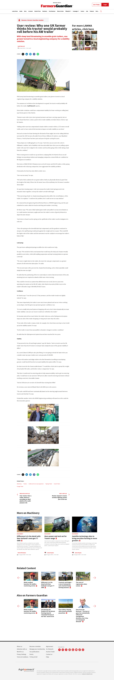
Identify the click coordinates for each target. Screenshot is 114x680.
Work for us (20, 652)
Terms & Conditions (22, 657)
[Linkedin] (73, 650)
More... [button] (97, 11)
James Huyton (50, 552)
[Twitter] (59, 650)
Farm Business (52, 11)
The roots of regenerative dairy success (81, 584)
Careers (82, 11)
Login (105, 5)
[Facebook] (66, 650)
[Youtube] (76, 650)
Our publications (34, 652)
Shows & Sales (60, 11)
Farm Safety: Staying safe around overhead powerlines (65, 611)
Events (31, 654)
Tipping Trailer (48, 483)
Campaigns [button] (75, 11)
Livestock (30, 11)
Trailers (25, 483)
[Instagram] (69, 650)
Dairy (25, 11)
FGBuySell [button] (67, 11)
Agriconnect (49, 646)
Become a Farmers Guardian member (32, 20)
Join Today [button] (96, 5)
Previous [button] (19, 578)
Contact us (49, 654)
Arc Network (49, 649)
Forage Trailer (20, 486)
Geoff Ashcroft (21, 46)
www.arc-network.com (87, 674)
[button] (101, 11)
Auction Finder (50, 652)
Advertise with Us (57, 2)
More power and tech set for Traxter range (55, 537)
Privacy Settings (21, 654)
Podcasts (92, 11)
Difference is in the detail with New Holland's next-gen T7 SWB (28, 538)
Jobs (87, 11)
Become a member (35, 646)
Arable (20, 11)
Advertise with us (22, 649)
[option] (31, 579)
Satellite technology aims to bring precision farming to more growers (84, 538)
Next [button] (94, 578)
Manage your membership (37, 649)
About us (19, 646)
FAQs (47, 657)
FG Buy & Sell (33, 657)
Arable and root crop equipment (36, 483)
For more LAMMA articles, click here (83, 27)
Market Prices (37, 11)
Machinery (44, 11)
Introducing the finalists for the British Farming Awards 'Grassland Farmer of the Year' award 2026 (48, 613)
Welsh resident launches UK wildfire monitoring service (30, 584)
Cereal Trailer (57, 483)
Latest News (15, 11)
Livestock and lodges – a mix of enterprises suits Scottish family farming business (65, 584)
